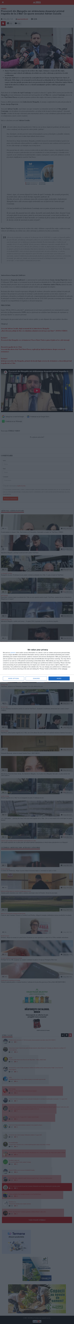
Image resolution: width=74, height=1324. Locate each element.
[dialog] (37, 662)
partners (13, 652)
